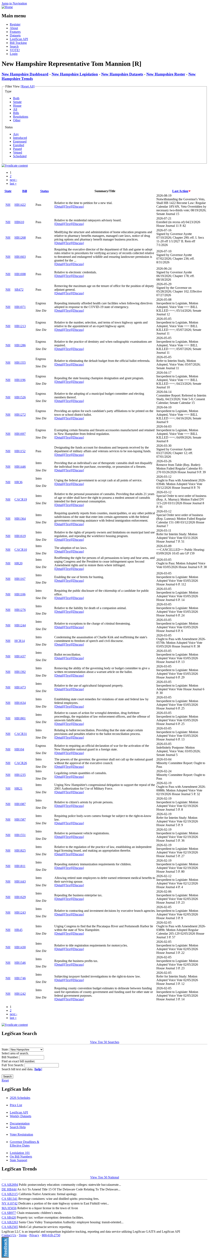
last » (13, 183)
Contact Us (9, 1235)
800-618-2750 (51, 1235)
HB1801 (20, 718)
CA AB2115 (10, 1194)
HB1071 (20, 307)
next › (13, 180)
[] (38, 1069)
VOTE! (15, 50)
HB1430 (20, 947)
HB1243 (20, 912)
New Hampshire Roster (165, 74)
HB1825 (20, 850)
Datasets (15, 35)
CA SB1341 (10, 1198)
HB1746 (20, 978)
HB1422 (20, 204)
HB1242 (20, 993)
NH (8, 204)
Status (44, 191)
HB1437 (20, 656)
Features (15, 31)
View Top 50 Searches (104, 1042)
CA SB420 (9, 1217)
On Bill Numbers (21, 1156)
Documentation (20, 1123)
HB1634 (20, 703)
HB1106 (20, 594)
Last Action (180, 191)
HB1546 (20, 962)
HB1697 (20, 434)
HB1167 (20, 579)
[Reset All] (27, 86)
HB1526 (20, 397)
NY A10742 (10, 1203)
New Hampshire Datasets (122, 74)
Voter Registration (21, 1134)
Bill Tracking (18, 42)
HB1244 (20, 625)
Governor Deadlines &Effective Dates (24, 1143)
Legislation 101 (20, 1153)
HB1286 (20, 345)
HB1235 (20, 775)
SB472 (18, 289)
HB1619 (20, 536)
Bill (24, 191)
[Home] (7, 7)
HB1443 (20, 881)
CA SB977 (9, 1213)
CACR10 (20, 549)
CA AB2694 (10, 1184)
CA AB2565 (10, 1227)
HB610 (19, 222)
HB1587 (20, 819)
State (7, 191)
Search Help (18, 1127)
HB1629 (20, 897)
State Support (18, 1160)
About (14, 28)
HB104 (19, 749)
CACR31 (20, 734)
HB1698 (20, 274)
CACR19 (20, 499)
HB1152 (20, 451)
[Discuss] (78, 206)
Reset (5, 1080)
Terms (23, 1235)
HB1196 (20, 380)
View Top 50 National (104, 1177)
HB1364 (20, 518)
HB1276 (20, 610)
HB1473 (20, 687)
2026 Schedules (20, 1097)
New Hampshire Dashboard (25, 74)
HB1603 (20, 256)
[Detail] (59, 206)
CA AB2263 (10, 1222)
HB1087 (20, 804)
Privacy (34, 1235)
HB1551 (20, 835)
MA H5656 (9, 1208)
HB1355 (20, 362)
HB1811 (20, 866)
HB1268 (20, 237)
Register (15, 24)
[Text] (68, 206)
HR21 (18, 788)
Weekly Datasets (20, 1116)
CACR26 (20, 763)
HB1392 (20, 672)
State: (6, 1049)
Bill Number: (10, 1057)
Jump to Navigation (14, 3)
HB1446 (20, 466)
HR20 (18, 563)
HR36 (18, 482)
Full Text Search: (13, 1065)
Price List (16, 1105)
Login (14, 53)
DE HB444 (9, 1189)
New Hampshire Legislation (75, 74)
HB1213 (20, 326)
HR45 (18, 930)
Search (14, 46)
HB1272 (20, 414)
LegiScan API (19, 39)
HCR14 (19, 641)
